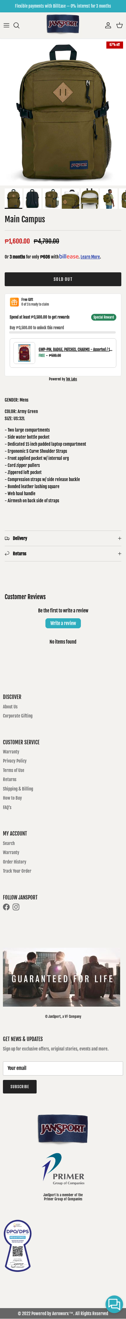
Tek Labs (71, 379)
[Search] (19, 25)
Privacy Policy (15, 761)
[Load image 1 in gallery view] (63, 112)
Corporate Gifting (18, 716)
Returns (9, 779)
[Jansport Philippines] (63, 25)
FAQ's (7, 807)
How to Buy (12, 798)
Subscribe (20, 1086)
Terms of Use (13, 770)
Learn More (90, 257)
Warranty (11, 752)
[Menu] (6, 25)
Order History (14, 862)
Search (9, 843)
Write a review (63, 623)
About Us (10, 707)
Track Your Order (17, 871)
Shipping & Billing (18, 789)
